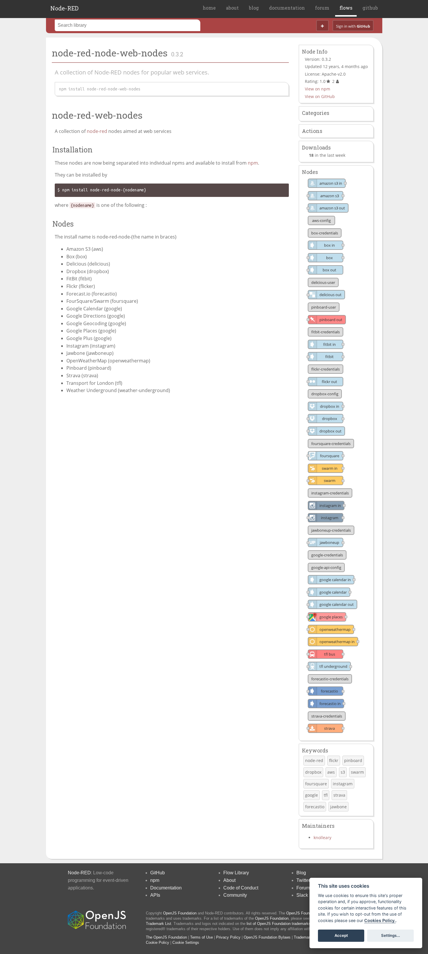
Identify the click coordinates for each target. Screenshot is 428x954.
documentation (287, 8)
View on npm (317, 89)
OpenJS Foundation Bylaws (267, 937)
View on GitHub (320, 96)
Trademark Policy (308, 937)
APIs (155, 895)
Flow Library (236, 872)
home (209, 8)
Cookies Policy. (380, 920)
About (229, 880)
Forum (303, 887)
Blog (301, 872)
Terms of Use (201, 937)
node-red (97, 131)
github (370, 8)
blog (254, 8)
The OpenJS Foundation (166, 937)
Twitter (303, 880)
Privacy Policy (228, 937)
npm (253, 163)
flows (345, 8)
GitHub (157, 872)
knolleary (322, 837)
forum (322, 8)
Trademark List (158, 923)
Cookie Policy (157, 942)
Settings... (390, 935)
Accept (341, 935)
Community (235, 895)
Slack (302, 895)
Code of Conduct (240, 887)
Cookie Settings (185, 942)
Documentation (166, 887)
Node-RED (64, 8)
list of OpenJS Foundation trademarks (279, 923)
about (232, 8)
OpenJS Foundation (180, 913)
